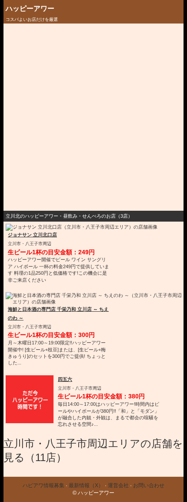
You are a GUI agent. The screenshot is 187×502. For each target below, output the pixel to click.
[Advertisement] (93, 117)
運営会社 (118, 485)
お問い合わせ (148, 485)
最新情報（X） (86, 485)
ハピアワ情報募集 (43, 485)
